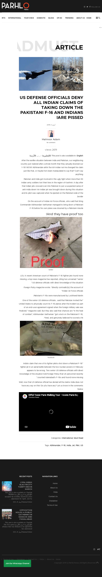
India (69, 445)
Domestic (41, 18)
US (81, 445)
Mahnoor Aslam (51, 139)
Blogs (51, 18)
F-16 (64, 445)
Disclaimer (53, 501)
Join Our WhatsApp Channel (17, 563)
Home (88, 18)
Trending (69, 18)
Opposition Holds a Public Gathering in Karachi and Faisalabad (24, 514)
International (14, 18)
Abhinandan (55, 445)
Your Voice (29, 18)
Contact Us (53, 496)
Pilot (77, 445)
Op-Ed (59, 18)
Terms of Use (52, 505)
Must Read (78, 438)
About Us (80, 18)
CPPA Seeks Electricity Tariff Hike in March (25, 485)
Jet (73, 445)
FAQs (55, 492)
